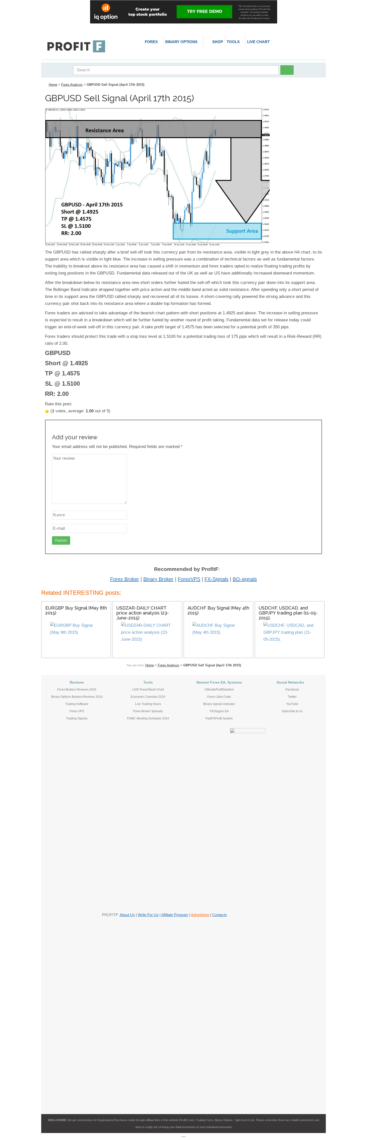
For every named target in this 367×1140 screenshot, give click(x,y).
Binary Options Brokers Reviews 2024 (77, 697)
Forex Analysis (72, 85)
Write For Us (148, 915)
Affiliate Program (174, 915)
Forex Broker (124, 579)
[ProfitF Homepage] (76, 46)
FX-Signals (216, 579)
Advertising (200, 915)
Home (53, 85)
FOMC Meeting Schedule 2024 (148, 718)
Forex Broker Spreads (148, 711)
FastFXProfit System (219, 718)
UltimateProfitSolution (219, 689)
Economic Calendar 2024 (148, 697)
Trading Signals (77, 718)
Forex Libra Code (219, 697)
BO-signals (245, 579)
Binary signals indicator (219, 704)
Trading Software (76, 704)
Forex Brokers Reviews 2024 (76, 689)
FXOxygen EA (219, 711)
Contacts (219, 915)
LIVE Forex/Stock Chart (148, 689)
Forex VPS (77, 711)
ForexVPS (189, 579)
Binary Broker (158, 579)
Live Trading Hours (148, 704)
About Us (127, 915)
